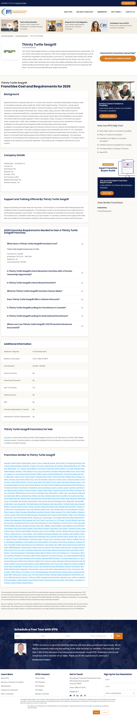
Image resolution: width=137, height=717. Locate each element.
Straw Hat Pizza (59, 477)
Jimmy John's (20, 477)
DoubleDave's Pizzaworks (50, 577)
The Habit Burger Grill (34, 504)
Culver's (44, 474)
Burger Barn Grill (45, 515)
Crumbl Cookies (16, 583)
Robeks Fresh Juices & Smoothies (21, 564)
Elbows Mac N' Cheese (43, 553)
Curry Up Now (55, 509)
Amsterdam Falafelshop (14, 542)
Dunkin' (56, 468)
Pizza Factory (30, 477)
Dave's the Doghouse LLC (61, 553)
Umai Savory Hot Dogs (46, 501)
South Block (74, 550)
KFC (79, 466)
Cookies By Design (48, 463)
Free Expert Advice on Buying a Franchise (114, 148)
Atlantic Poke (25, 498)
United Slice (11, 496)
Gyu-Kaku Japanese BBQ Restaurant (47, 558)
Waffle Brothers (23, 539)
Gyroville (7, 463)
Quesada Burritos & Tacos (62, 569)
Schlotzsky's (32, 488)
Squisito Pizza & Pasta (61, 490)
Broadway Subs (47, 504)
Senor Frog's (8, 558)
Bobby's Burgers (16, 526)
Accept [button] (96, 712)
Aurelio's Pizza (22, 561)
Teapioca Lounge (50, 561)
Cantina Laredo (62, 488)
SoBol (59, 545)
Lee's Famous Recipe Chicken (25, 474)
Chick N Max (13, 501)
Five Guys (40, 466)
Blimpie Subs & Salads (15, 490)
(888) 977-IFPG (80, 687)
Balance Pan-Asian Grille (60, 550)
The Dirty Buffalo (71, 520)
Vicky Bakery (8, 528)
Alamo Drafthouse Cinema (47, 488)
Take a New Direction (28, 22)
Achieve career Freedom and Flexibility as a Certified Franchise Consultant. (31, 26)
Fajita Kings (26, 555)
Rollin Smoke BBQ (15, 566)
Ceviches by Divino (56, 555)
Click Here (7, 437)
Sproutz (69, 539)
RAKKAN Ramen (15, 547)
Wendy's (63, 468)
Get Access (107, 193)
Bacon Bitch (58, 504)
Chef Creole (40, 520)
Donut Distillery (56, 526)
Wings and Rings (76, 490)
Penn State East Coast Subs (54, 580)
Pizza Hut (50, 468)
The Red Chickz (27, 566)
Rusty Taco (13, 504)
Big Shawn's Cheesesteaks (28, 501)
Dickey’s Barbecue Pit (55, 474)
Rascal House (34, 569)
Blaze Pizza (30, 479)
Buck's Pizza (45, 509)
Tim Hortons (41, 468)
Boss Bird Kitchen (55, 572)
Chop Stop (11, 493)
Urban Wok (54, 528)
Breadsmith (22, 504)
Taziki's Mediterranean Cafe (44, 564)
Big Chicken (59, 466)
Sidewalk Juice (57, 534)
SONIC (39, 474)
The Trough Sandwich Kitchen (74, 555)
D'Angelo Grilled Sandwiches (61, 575)
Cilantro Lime (26, 575)
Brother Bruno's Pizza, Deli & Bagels (27, 509)
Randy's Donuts (44, 575)
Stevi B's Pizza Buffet (52, 547)
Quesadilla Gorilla (14, 545)
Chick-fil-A (25, 466)
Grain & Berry (62, 528)
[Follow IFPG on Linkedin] (77, 695)
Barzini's (47, 512)
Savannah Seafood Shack (59, 536)
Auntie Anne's (49, 466)
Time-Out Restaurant (17, 553)
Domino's (78, 477)
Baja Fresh (42, 482)
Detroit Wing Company (41, 528)
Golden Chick (70, 477)
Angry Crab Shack (63, 482)
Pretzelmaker (30, 553)
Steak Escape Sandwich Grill (23, 558)
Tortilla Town (62, 493)
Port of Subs (58, 564)
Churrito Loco (37, 517)
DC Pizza (49, 523)
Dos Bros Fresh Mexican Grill (17, 523)
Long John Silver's (44, 471)
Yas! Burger (29, 550)
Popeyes (33, 466)
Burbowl (64, 515)
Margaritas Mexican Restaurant (68, 561)
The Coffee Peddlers (69, 512)
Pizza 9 (36, 566)
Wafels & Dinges (68, 531)
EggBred (76, 539)
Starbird (7, 526)
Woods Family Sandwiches (18, 569)
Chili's (24, 471)
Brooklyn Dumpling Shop (31, 526)
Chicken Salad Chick (52, 496)
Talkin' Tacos (72, 515)
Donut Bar (33, 539)
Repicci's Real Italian (23, 463)
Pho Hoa (35, 575)
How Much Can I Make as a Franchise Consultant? (112, 139)
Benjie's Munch (43, 542)
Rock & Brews (76, 575)
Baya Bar (81, 523)
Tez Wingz (10, 555)
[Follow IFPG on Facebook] (74, 695)
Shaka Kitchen (66, 547)
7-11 (18, 468)
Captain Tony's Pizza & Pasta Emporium (24, 515)
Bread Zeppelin (27, 528)
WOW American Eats (23, 493)
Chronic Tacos (61, 479)
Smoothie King (79, 468)
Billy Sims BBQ (70, 507)
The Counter (72, 496)
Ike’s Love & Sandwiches (69, 509)
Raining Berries (27, 583)
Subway (23, 468)
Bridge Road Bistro (48, 507)
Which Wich (53, 493)
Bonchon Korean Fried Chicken (17, 488)
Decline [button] (105, 712)
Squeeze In (71, 542)
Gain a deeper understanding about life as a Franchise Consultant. (74, 26)
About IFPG (103, 152)
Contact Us (73, 691)
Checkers (58, 531)
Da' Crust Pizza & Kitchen (37, 523)
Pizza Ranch (75, 566)
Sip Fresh (80, 496)
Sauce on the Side (46, 569)
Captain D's (10, 474)
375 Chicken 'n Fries (28, 572)
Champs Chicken (30, 490)
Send (118, 636)
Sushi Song (63, 542)
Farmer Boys (15, 482)
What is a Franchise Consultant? (110, 135)
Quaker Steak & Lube (24, 580)
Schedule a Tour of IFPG (119, 23)
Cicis (42, 485)
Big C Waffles (45, 526)
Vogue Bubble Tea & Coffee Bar (73, 526)
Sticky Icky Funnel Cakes (42, 550)
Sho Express (53, 542)
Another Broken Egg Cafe (15, 485)
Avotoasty (18, 555)
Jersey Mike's (31, 468)
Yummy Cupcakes (34, 507)
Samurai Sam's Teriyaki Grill (72, 572)
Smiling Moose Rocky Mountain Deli (36, 536)
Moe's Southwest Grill (23, 496)
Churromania (47, 517)
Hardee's (19, 471)
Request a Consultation (118, 59)
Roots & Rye (17, 575)
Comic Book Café (51, 545)
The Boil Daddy (68, 504)
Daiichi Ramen (26, 547)
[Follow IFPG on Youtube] (81, 695)
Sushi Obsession (72, 498)
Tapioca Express (11, 539)
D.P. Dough (60, 520)
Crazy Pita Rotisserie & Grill (22, 517)
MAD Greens (35, 555)
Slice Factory (60, 463)
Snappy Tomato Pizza (45, 539)
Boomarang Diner (69, 485)
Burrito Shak (73, 536)
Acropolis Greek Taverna (18, 507)
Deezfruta (57, 539)
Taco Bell (70, 468)
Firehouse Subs (41, 477)
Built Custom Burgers (32, 485)
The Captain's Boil (59, 517)
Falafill (13, 463)
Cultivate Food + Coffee (68, 577)
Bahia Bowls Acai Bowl (35, 512)
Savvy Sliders (27, 534)
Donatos (12, 479)
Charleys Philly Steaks (44, 490)
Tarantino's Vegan (74, 528)
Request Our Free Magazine (76, 22)
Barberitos (57, 523)
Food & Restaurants (21, 36)
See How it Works (108, 116)
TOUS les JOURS (34, 577)
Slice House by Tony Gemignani (32, 545)
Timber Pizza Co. (16, 534)
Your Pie (34, 493)
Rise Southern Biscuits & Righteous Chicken (55, 566)
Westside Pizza (43, 493)
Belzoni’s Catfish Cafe (36, 561)
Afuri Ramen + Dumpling (73, 580)
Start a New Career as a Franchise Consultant (115, 131)
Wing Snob (17, 528)
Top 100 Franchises (7, 36)
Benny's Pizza (51, 482)
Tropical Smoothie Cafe (72, 474)
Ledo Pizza (52, 479)
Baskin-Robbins (9, 471)
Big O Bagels (59, 507)
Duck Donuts (20, 479)
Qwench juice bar (38, 547)
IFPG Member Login (128, 3)
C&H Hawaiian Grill (29, 520)
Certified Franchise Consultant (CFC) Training (115, 145)
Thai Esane (76, 569)
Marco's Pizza (32, 471)
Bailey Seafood (56, 512)
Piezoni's (24, 577)
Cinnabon (54, 471)
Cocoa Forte (65, 523)
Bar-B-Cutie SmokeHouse (53, 485)
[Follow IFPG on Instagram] (85, 695)
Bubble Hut (45, 555)
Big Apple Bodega (42, 572)
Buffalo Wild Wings (70, 466)
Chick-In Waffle (49, 531)
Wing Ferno (10, 509)
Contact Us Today (20, 3)
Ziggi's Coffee (36, 463)
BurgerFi (23, 482)
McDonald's (12, 468)
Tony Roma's (72, 493)
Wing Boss (10, 477)
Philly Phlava (15, 572)
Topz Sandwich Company (42, 534)
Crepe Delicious (36, 498)
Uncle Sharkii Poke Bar (12, 498)
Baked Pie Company (71, 564)
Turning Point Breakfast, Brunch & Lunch (29, 531)
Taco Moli (63, 496)
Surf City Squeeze (41, 479)
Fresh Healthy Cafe (30, 542)
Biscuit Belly (46, 498)
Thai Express (75, 553)
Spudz (63, 539)
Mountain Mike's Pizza (67, 471)
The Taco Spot (19, 550)
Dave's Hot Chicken (58, 498)
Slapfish (66, 534)
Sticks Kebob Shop (15, 536)
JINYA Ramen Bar (14, 577)
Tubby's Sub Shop (38, 496)
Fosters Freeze (32, 482)
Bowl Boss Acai (60, 501)
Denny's (50, 477)
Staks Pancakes (21, 512)
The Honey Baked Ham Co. (70, 558)
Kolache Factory (38, 580)
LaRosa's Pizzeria (73, 479)
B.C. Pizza (74, 523)
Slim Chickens (74, 534)
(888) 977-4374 (8, 3)
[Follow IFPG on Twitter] (71, 695)
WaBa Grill (70, 501)
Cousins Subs (56, 515)
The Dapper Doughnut (73, 463)
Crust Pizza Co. (50, 520)
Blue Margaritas (16, 520)
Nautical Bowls (16, 466)
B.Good (11, 550)
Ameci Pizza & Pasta (69, 545)
